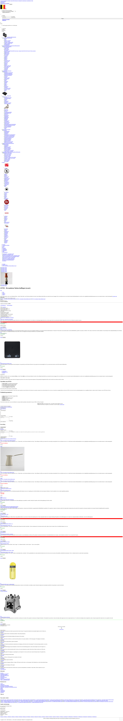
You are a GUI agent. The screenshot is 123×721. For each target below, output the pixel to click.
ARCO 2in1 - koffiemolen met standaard (6, 319)
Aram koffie (6, 68)
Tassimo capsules (6, 159)
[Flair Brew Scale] (12, 361)
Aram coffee (6, 177)
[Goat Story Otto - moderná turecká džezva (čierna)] (8, 699)
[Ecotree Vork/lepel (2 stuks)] (5, 541)
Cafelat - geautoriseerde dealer (5, 679)
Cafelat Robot (6, 48)
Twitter (3, 294)
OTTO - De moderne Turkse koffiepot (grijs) (7, 472)
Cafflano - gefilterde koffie (8, 43)
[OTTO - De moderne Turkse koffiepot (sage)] (7, 479)
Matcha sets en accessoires (8, 142)
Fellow (5, 83)
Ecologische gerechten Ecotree (9, 137)
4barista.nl (32, 716)
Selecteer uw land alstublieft (6, 11)
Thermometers (6, 121)
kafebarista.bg (80, 716)
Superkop (5, 234)
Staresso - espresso (7, 41)
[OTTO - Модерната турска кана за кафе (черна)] (105, 701)
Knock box (6, 114)
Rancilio (5, 59)
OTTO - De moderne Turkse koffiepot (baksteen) (7, 440)
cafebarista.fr (66, 716)
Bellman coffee (6, 52)
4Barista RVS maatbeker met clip (5, 490)
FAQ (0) (3, 372)
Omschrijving (4, 371)
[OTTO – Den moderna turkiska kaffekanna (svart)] (54, 700)
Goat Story (6, 208)
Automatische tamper (7, 98)
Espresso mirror (6, 123)
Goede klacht (2, 684)
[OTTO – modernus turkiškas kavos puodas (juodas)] (8, 701)
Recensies (16, 0)
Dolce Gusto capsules (7, 154)
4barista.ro (13, 716)
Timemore (5, 82)
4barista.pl (17, 716)
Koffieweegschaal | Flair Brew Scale (5, 363)
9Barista (5, 57)
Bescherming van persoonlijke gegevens (6, 686)
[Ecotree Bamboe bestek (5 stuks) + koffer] (7, 550)
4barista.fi (47, 716)
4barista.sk (2, 716)
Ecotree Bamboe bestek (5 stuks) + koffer (6, 552)
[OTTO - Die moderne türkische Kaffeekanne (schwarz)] (89, 699)
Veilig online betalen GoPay (4, 675)
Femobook (5, 87)
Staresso (5, 230)
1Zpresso (5, 168)
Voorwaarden (2, 676)
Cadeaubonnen (24, 0)
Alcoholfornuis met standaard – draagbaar (6, 534)
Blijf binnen (6, 12)
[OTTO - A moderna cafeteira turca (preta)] (69, 700)
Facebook (3, 293)
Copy (3, 292)
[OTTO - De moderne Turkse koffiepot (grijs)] (12, 470)
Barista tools (9, 95)
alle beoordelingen (3, 408)
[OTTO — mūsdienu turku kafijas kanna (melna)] (100, 700)
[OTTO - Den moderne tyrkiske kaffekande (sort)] (38, 700)
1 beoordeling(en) (3, 305)
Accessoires (8, 129)
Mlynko (5, 85)
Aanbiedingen (29, 0)
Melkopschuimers (11, 143)
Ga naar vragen (62, 404)
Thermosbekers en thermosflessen (9, 135)
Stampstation (6, 116)
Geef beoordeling (9, 305)
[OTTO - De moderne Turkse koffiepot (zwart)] (3, 267)
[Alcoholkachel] (3, 532)
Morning (5, 64)
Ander (5, 128)
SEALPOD (6, 228)
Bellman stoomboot (7, 147)
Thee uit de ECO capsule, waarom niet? (8, 258)
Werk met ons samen (3, 677)
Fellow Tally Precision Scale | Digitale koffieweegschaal (8, 507)
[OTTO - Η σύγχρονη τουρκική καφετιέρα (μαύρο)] (88, 701)
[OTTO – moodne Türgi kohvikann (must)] (24, 701)
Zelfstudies (2, 692)
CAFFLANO (6, 184)
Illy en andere (6, 161)
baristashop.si (94, 716)
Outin (5, 39)
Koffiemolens (9, 70)
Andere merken (6, 78)
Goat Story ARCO (7, 89)
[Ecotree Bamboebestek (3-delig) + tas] (6, 523)
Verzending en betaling (6, 0)
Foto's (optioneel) (3, 421)
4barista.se (40, 716)
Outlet (32, 0)
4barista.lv (50, 716)
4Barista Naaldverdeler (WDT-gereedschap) (7, 499)
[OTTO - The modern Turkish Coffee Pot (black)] (106, 699)
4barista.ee (58, 716)
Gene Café (5, 206)
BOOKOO (6, 181)
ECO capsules (6, 192)
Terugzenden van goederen (4, 673)
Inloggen (62, 18)
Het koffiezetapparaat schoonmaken (9, 125)
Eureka (5, 80)
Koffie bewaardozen (7, 140)
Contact (12, 0)
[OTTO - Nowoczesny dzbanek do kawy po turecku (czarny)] (70, 699)
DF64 (5, 186)
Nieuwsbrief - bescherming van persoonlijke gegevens (8, 687)
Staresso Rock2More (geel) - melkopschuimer (7, 584)
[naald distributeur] (3, 497)
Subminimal (6, 232)
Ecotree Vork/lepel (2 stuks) (4, 543)
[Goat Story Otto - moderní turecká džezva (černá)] (25, 699)
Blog (14, 0)
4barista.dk (36, 716)
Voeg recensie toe (3, 669)
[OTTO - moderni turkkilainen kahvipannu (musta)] (84, 700)
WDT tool (5, 111)
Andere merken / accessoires (8, 151)
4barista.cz (5, 716)
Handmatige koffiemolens (8, 73)
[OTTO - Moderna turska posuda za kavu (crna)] (8, 700)
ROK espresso (6, 54)
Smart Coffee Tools (7, 66)
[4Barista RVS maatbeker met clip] (5, 488)
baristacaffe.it (85, 716)
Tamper (5, 100)
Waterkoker (6, 133)
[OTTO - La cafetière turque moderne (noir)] (56, 701)
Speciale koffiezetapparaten (15, 45)
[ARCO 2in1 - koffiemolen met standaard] (7, 317)
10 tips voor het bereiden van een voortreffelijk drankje (10, 256)
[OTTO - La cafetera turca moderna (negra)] (21, 702)
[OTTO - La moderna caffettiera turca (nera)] (7, 702)
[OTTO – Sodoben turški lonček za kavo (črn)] (35, 702)
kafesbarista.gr (75, 716)
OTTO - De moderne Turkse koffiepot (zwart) (9, 265)
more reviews (61, 629)
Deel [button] (1, 290)
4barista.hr (28, 716)
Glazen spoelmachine (7, 126)
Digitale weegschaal (7, 103)
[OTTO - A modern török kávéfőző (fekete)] (40, 699)
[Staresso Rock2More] (12, 582)
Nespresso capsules (7, 156)
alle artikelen (4, 260)
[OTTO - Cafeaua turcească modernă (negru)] (54, 699)
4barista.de (20, 716)
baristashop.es (90, 716)
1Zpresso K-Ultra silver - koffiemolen (6, 329)
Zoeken (11, 4)
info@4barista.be (3, 1)
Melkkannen (6, 118)
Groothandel (20, 0)
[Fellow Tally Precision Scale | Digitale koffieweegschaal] (9, 506)
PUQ (5, 221)
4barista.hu (9, 716)
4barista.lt (54, 716)
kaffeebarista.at (70, 716)
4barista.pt (43, 716)
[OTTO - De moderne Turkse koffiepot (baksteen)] (8, 438)
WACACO (6, 237)
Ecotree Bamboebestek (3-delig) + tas (6, 525)
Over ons (1, 0)
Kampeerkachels (6, 44)
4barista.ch (61, 716)
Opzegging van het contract (4, 685)
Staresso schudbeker (7, 149)
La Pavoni (5, 56)
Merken (3, 162)
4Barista (5, 174)
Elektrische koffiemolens (8, 75)
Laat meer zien (114, 296)
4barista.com (25, 716)
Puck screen (6, 109)
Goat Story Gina (6, 61)
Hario (5, 90)
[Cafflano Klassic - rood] (4, 514)
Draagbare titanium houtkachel (5, 617)
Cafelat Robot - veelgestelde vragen (7, 254)
